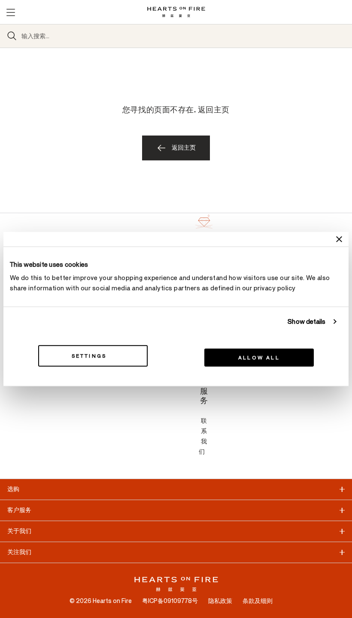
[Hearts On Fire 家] (176, 12)
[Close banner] (339, 239)
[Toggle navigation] (10, 12)
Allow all (259, 357)
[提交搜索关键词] (12, 36)
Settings (89, 356)
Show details (306, 321)
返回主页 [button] (184, 148)
